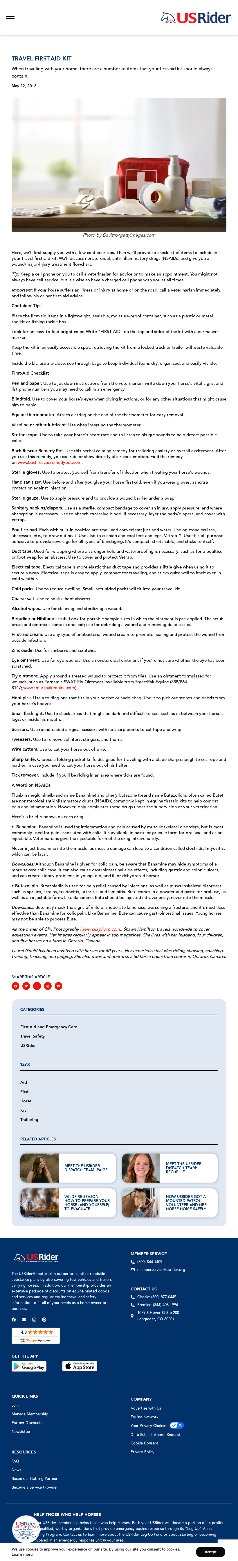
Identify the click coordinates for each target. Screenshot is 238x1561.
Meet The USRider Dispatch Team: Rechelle (183, 1168)
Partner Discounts (27, 1423)
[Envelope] (24, 1319)
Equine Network (144, 1417)
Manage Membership (30, 1414)
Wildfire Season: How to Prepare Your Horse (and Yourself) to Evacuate (87, 1203)
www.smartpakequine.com (49, 687)
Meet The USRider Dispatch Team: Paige (86, 1168)
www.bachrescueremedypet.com (50, 462)
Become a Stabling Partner (34, 1479)
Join (15, 1405)
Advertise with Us (146, 1408)
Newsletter (21, 1432)
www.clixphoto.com (100, 929)
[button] (15, 986)
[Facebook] (14, 1319)
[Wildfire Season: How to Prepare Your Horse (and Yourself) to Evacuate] (39, 1202)
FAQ (15, 1461)
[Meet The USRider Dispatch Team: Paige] (39, 1168)
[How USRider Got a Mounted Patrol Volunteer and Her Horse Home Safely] (141, 1202)
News (16, 1470)
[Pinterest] (44, 1319)
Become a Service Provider (35, 1487)
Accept (211, 1552)
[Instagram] (34, 1319)
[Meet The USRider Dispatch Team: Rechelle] (141, 1168)
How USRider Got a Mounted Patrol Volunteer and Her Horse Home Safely (186, 1203)
